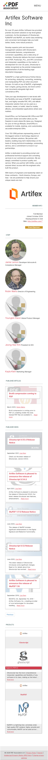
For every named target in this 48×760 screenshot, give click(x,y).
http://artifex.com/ (35, 221)
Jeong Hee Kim (13, 344)
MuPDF (23, 695)
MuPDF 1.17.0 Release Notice (22, 512)
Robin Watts (11, 291)
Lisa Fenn (23, 453)
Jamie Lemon (12, 262)
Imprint (40, 753)
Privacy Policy (31, 753)
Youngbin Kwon (13, 318)
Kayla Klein (10, 371)
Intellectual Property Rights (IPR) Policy (18, 755)
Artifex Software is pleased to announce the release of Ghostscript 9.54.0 (23, 476)
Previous (10, 615)
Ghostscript (23, 643)
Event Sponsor (34, 227)
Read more (25, 499)
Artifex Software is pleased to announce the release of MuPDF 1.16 (23, 583)
